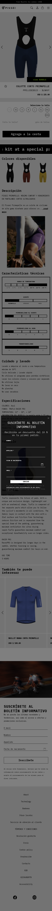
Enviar (26, 481)
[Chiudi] (48, 418)
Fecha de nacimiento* (13, 460)
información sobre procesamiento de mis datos (23, 487)
